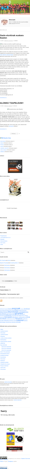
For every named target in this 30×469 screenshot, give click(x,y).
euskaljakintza (23, 312)
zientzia (13, 322)
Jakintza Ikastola (8, 382)
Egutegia (2, 239)
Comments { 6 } (3, 97)
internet (2, 317)
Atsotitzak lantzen (4, 331)
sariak (14, 320)
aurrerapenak (3, 310)
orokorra (15, 105)
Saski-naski (2, 367)
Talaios (1, 461)
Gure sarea (2, 242)
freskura (2, 144)
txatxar (1, 143)
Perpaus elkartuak (4, 365)
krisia (14, 318)
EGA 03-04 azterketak (6, 346)
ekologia (20, 310)
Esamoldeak (3, 357)
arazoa (10, 309)
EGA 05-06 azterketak (6, 348)
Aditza (9, 260)
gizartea (19, 313)
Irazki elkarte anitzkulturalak (6, 54)
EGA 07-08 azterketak (5, 351)
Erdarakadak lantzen (4, 353)
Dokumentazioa (3, 241)
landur (1, 146)
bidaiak (7, 310)
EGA (16, 310)
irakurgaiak (8, 317)
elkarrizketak (13, 312)
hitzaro (23, 315)
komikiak (3, 319)
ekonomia (24, 310)
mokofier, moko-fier (4, 148)
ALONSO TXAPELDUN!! (12, 102)
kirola (28, 317)
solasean (20, 320)
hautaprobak (13, 315)
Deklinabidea (7, 265)
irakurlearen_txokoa (17, 317)
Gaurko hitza (7, 138)
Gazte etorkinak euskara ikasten (12, 36)
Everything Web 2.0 (14, 262)
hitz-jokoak (19, 315)
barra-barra (2, 141)
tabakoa (26, 320)
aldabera (2, 151)
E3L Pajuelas (3, 260)
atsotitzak (27, 309)
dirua (11, 310)
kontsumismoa (9, 318)
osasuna (6, 320)
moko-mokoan (3, 149)
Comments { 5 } (3, 129)
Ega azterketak (3, 345)
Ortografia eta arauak (5, 364)
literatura (18, 319)
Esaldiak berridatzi (4, 355)
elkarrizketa (3, 312)
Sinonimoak (3, 369)
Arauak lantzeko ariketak (5, 341)
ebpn (13, 310)
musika (2, 320)
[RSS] (1, 301)
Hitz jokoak (2, 332)
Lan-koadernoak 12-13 (5, 237)
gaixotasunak (10, 314)
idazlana (26, 315)
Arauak (5, 309)
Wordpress (10, 461)
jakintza (24, 317)
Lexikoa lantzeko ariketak (5, 338)
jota (2, 40)
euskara (16, 40)
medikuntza (24, 318)
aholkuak (2, 309)
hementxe (11, 126)
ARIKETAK (2, 343)
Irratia (1, 244)
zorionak (18, 322)
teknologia (2, 322)
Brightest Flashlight (4, 262)
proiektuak (11, 320)
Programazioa (3, 235)
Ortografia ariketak (4, 362)
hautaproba (8, 315)
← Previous (13, 133)
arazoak (16, 308)
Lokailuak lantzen (4, 334)
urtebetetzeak (8, 322)
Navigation (29, 5)
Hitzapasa (2, 336)
